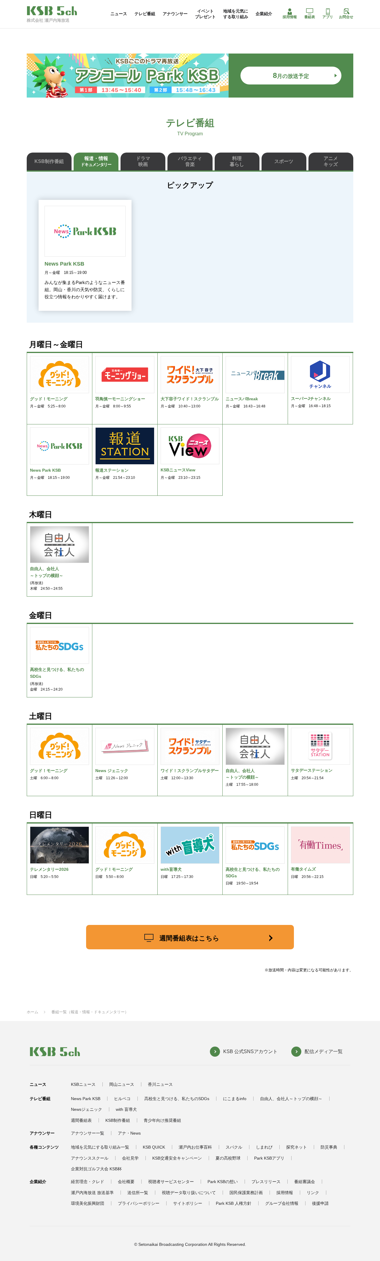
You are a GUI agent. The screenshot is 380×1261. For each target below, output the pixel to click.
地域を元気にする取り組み (235, 14)
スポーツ (283, 161)
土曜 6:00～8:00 (48, 774)
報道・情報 (96, 161)
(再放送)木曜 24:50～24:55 (46, 578)
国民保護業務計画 (246, 1192)
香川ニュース (160, 1084)
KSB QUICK (154, 1147)
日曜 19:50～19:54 (253, 876)
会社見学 (130, 1158)
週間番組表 (81, 1120)
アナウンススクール (89, 1158)
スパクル (234, 1147)
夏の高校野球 (228, 1158)
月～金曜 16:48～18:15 (311, 402)
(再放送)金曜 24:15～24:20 (57, 679)
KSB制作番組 (49, 161)
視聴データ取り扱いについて (189, 1192)
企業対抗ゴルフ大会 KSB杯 (96, 1168)
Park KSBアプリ (269, 1158)
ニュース (118, 13)
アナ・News (129, 1133)
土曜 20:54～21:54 (311, 774)
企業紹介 (264, 13)
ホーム (32, 1012)
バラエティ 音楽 (190, 161)
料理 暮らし (237, 161)
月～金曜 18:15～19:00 (50, 474)
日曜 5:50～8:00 (114, 873)
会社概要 (126, 1181)
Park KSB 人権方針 (233, 1203)
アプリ (327, 17)
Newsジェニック (86, 1109)
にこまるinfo (234, 1098)
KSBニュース (83, 1084)
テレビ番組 (144, 13)
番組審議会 (304, 1181)
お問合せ (346, 17)
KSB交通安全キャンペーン (177, 1158)
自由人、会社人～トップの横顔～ (291, 1098)
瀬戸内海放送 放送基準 (92, 1192)
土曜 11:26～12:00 (111, 774)
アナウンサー (175, 13)
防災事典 (329, 1147)
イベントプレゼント (205, 14)
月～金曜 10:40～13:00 (190, 402)
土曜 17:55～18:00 (242, 777)
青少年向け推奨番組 (162, 1120)
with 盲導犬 (126, 1109)
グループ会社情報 (281, 1203)
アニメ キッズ (331, 161)
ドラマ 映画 (143, 161)
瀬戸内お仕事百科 (195, 1147)
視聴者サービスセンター (171, 1181)
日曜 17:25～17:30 (177, 873)
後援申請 (320, 1203)
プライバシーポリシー (138, 1203)
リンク (313, 1192)
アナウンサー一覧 (87, 1133)
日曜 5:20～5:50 (49, 873)
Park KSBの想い (223, 1181)
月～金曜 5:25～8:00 (48, 402)
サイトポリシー (187, 1203)
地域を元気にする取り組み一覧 (100, 1147)
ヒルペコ (122, 1098)
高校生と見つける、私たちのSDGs (176, 1098)
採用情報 (290, 17)
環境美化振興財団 (87, 1203)
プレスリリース (266, 1181)
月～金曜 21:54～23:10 (115, 474)
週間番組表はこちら (189, 938)
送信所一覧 (137, 1192)
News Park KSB (85, 1098)
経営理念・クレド (87, 1181)
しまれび (264, 1147)
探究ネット (296, 1147)
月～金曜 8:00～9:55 (120, 402)
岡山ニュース (121, 1084)
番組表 (309, 17)
